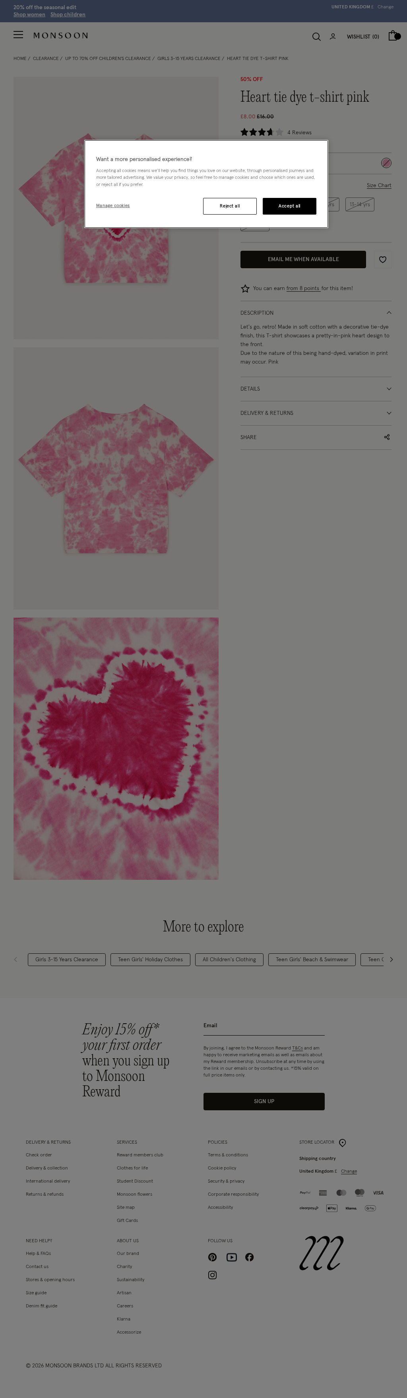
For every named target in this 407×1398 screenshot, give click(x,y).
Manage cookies (113, 205)
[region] (206, 184)
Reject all (230, 206)
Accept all (289, 206)
